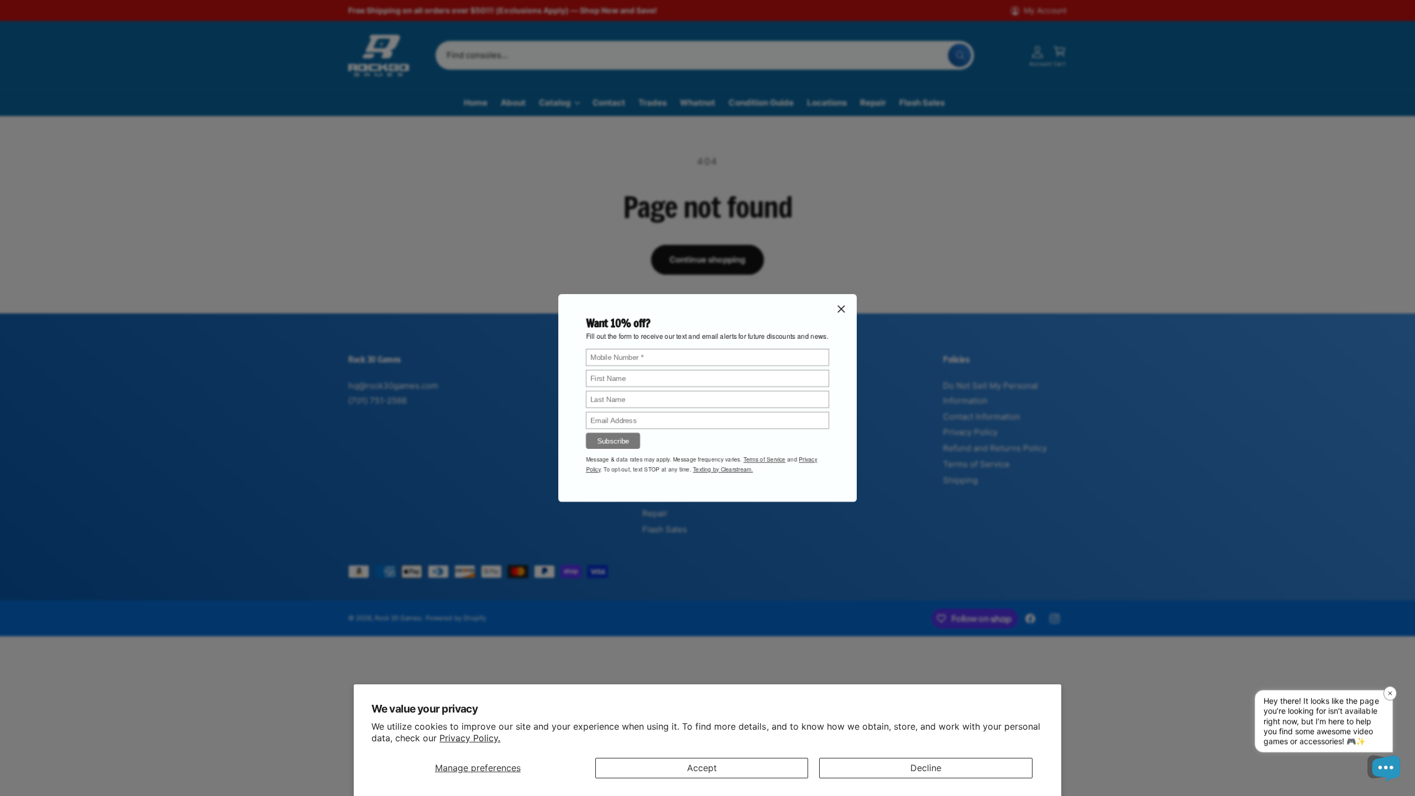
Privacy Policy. (469, 737)
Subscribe (613, 441)
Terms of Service (764, 459)
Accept (702, 767)
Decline (925, 767)
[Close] (841, 309)
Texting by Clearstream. (723, 469)
